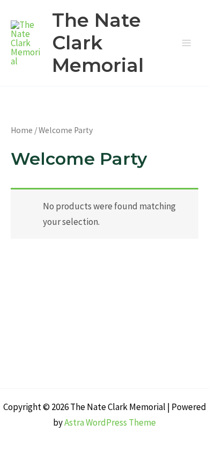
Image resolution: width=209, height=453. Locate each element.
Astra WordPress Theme (110, 422)
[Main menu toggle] (186, 43)
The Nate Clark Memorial (98, 43)
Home (22, 130)
